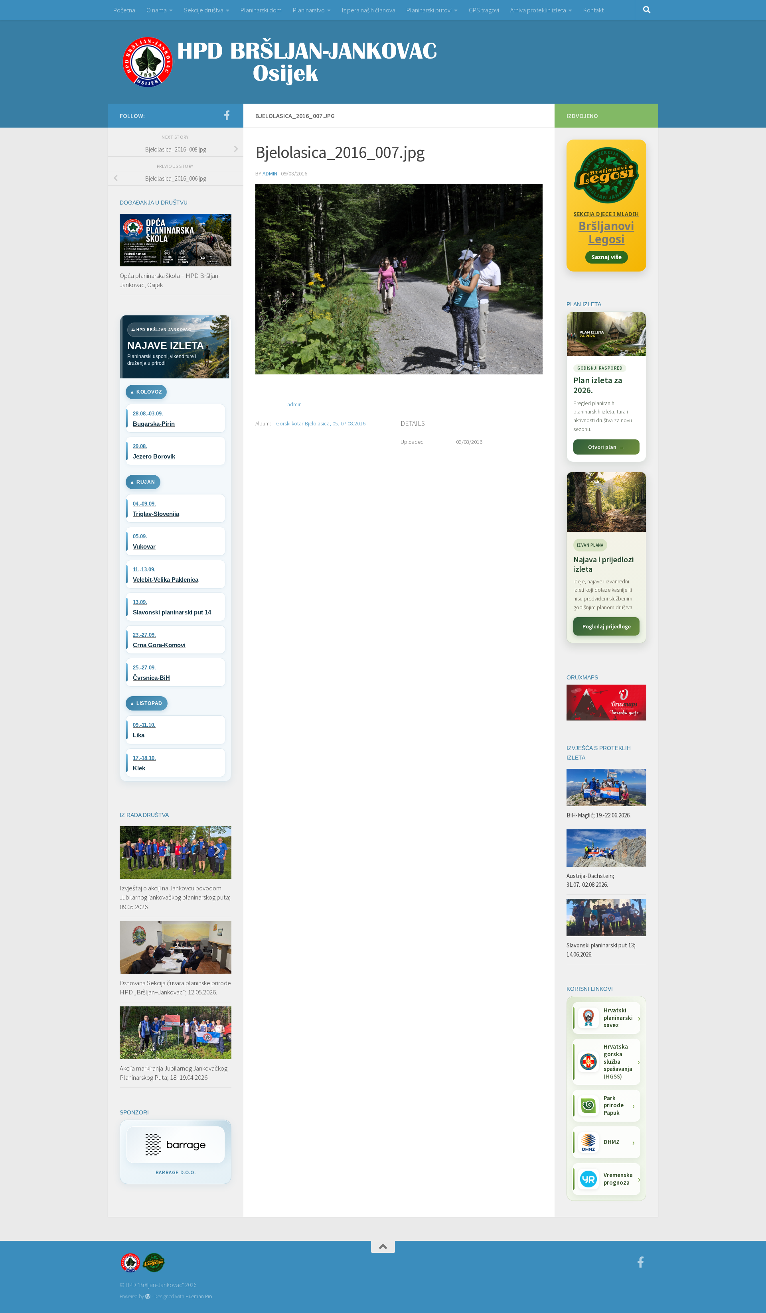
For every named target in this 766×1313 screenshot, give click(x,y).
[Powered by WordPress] (147, 1296)
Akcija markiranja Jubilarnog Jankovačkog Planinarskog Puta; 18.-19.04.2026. (173, 1073)
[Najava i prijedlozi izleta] (606, 502)
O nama (156, 10)
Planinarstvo (309, 10)
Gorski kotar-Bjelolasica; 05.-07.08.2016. (321, 423)
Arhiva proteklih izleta (538, 10)
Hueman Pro (199, 1296)
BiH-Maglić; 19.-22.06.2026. (599, 815)
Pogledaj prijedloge (606, 626)
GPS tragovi (484, 10)
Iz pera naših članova (368, 10)
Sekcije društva (203, 10)
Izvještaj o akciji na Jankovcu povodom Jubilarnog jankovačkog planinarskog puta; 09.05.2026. (175, 897)
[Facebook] (226, 115)
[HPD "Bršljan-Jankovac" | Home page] (279, 62)
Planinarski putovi (429, 10)
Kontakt (593, 10)
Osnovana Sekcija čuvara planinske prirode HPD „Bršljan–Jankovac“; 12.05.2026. (175, 987)
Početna (124, 10)
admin (270, 173)
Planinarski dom (261, 10)
